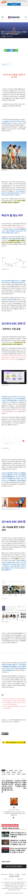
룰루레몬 (11, 770)
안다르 (3, 772)
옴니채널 (4, 774)
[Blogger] (14, 818)
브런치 (8, 720)
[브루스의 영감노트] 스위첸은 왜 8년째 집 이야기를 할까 (18, 834)
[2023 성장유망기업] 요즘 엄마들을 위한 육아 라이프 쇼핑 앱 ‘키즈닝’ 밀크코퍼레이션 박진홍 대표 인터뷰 (8, 786)
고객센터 (23, 874)
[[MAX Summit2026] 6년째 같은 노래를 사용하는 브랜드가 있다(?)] (5, 850)
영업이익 (19, 772)
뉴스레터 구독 (14, 4)
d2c (7, 770)
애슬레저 (8, 772)
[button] (14, 3)
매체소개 (11, 874)
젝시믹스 (13, 774)
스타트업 (3, 29)
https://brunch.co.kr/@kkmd (14, 809)
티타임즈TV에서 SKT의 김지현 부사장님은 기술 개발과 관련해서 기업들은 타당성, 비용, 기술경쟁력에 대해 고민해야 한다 (14, 357)
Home (2, 20)
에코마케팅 (14, 772)
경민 (4, 36)
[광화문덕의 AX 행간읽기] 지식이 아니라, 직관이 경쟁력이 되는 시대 (18, 842)
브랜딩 (16, 770)
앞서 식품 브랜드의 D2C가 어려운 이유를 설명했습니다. (14, 227)
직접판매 (18, 774)
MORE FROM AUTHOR (10, 828)
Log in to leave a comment (14, 866)
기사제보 (17, 874)
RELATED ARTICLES (10, 825)
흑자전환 (23, 774)
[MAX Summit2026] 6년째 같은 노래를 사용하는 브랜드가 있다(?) (18, 850)
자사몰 (8, 774)
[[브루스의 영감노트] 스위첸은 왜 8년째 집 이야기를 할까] (5, 834)
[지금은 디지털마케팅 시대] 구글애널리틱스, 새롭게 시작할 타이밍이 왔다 (20, 784)
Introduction (4, 874)
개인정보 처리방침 (14, 876)
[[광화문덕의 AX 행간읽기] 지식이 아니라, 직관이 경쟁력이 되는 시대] (5, 842)
